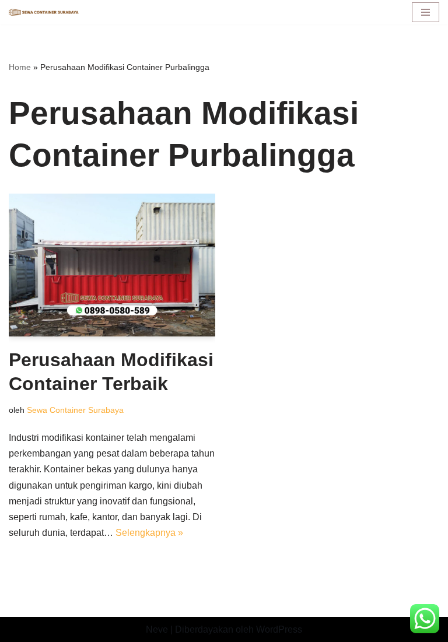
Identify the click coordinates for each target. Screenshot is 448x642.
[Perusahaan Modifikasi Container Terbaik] (112, 265)
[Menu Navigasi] (425, 12)
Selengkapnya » (149, 533)
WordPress (279, 629)
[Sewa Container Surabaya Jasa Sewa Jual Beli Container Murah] (44, 12)
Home (20, 67)
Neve (157, 629)
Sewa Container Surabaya (75, 410)
